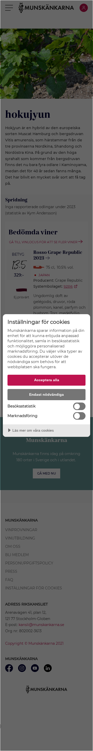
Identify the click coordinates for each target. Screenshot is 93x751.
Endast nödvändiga (46, 394)
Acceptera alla (46, 380)
